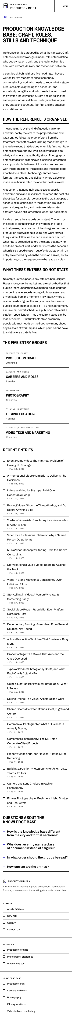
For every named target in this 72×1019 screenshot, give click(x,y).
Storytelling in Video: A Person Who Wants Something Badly (33, 598)
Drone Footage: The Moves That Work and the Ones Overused (35, 658)
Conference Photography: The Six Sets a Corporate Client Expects (32, 742)
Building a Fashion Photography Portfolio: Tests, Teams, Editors (37, 772)
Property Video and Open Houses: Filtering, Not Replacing (36, 757)
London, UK (13, 929)
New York (12, 916)
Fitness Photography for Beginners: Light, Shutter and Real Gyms (37, 802)
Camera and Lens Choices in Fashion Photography (30, 787)
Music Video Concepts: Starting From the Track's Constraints (37, 553)
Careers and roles (22, 376)
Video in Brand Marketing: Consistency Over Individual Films (34, 583)
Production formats (17, 950)
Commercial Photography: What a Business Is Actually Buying (35, 728)
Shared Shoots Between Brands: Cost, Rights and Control (38, 713)
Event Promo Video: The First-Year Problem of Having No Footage (35, 464)
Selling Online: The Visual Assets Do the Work (35, 700)
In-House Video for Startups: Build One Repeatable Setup (31, 494)
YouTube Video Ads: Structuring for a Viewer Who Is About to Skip (37, 524)
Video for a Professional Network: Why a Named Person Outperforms (36, 539)
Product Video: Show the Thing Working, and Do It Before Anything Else (37, 509)
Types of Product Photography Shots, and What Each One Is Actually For (36, 673)
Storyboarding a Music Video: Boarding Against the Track (36, 568)
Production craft (21, 358)
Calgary (11, 923)
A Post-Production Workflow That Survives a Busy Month (37, 643)
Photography (17, 395)
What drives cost (16, 963)
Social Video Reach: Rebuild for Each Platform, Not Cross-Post (36, 613)
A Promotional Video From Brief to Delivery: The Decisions (36, 479)
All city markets (15, 909)
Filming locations (21, 413)
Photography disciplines (20, 956)
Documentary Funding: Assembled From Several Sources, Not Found (37, 628)
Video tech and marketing (28, 432)
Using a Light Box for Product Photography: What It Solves (37, 687)
